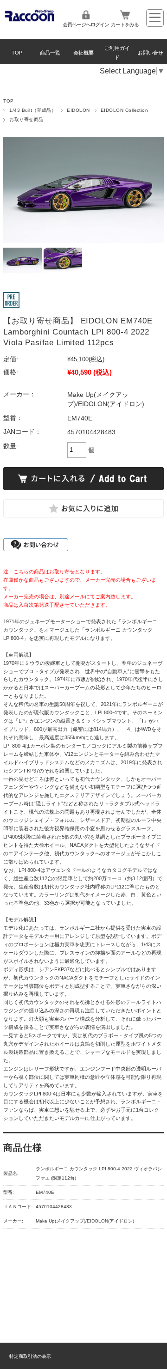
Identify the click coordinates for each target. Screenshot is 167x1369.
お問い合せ (150, 52)
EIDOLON (78, 110)
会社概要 (83, 52)
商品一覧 (50, 52)
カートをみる (125, 24)
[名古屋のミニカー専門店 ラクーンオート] (29, 20)
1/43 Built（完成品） (32, 110)
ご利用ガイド (117, 52)
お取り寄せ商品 (26, 119)
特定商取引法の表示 (30, 1356)
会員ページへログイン (86, 24)
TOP (17, 52)
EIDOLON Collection (124, 110)
